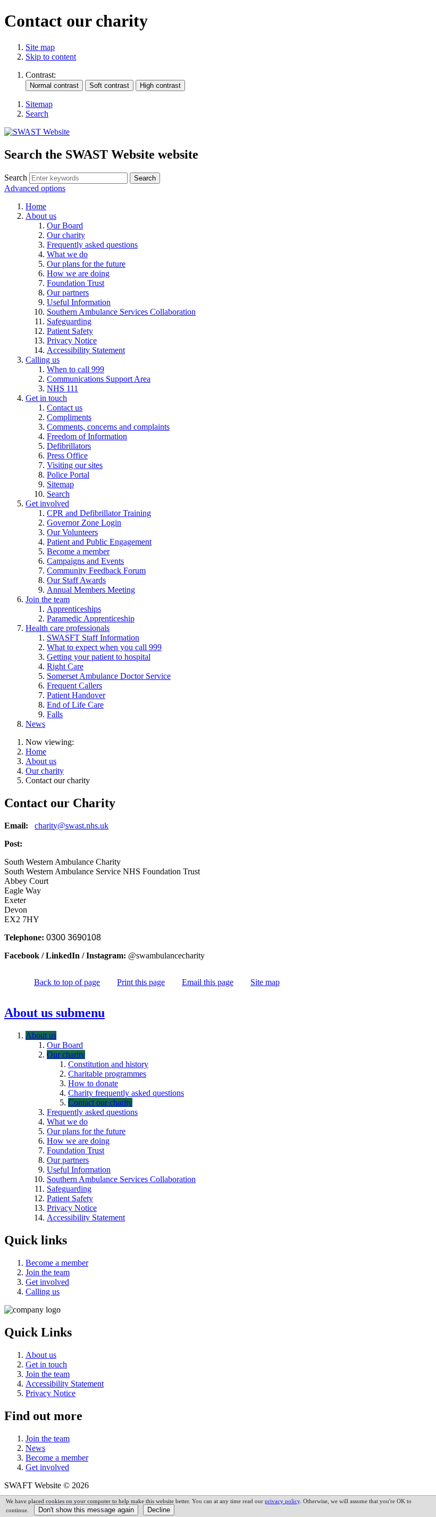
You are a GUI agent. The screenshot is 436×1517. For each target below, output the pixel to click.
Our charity (45, 770)
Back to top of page (67, 982)
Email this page (207, 982)
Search (15, 177)
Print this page (141, 982)
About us (41, 761)
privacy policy (282, 1501)
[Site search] (78, 178)
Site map (40, 47)
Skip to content (51, 56)
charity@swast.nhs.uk (71, 825)
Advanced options (34, 188)
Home (36, 751)
